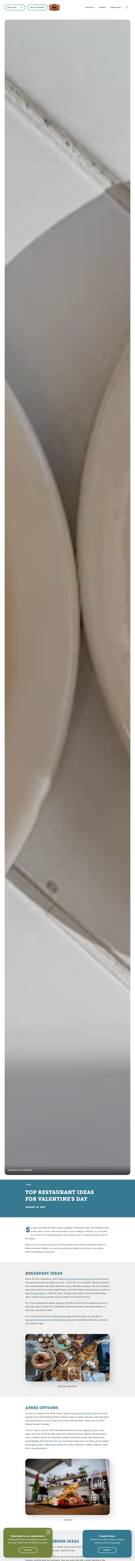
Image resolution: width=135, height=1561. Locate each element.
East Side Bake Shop (35, 1293)
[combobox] (15, 7)
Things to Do (115, 7)
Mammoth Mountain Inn (63, 1320)
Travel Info (89, 7)
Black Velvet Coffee (54, 1444)
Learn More (115, 1543)
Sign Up (28, 1550)
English (11, 7)
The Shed (49, 1441)
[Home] (54, 7)
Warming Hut (62, 1303)
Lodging (102, 7)
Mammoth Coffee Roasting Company (77, 1279)
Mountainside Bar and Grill (37, 1320)
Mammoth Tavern (91, 1430)
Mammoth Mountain (62, 1316)
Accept (107, 1550)
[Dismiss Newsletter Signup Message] (48, 1531)
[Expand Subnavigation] (94, 7)
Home (28, 1184)
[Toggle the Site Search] (127, 7)
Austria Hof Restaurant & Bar (84, 1413)
